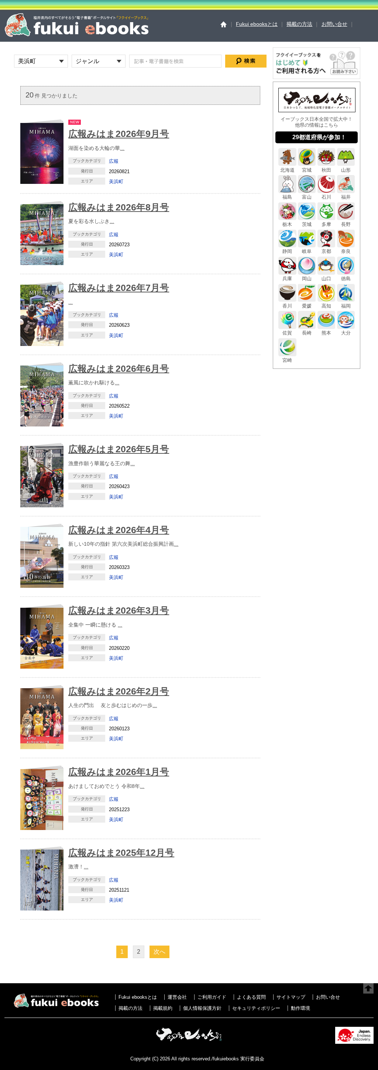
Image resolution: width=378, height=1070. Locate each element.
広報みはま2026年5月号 (118, 449)
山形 (346, 169)
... (122, 148)
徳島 (346, 278)
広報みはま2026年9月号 (118, 133)
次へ (159, 952)
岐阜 (307, 251)
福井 (346, 197)
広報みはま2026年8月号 (118, 207)
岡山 (307, 278)
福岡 (346, 305)
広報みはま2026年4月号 (118, 530)
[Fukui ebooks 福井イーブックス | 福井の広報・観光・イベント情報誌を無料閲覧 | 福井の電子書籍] (76, 35)
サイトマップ (290, 997)
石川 (326, 197)
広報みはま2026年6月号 (118, 368)
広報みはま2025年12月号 (121, 852)
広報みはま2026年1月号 (118, 772)
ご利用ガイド (211, 997)
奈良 (346, 251)
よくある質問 (251, 997)
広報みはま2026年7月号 (118, 287)
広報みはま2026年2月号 (118, 691)
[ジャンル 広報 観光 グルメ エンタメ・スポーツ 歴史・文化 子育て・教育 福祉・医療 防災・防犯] (99, 61)
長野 (346, 224)
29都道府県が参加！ (319, 137)
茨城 (307, 224)
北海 (287, 169)
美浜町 (116, 181)
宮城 (307, 169)
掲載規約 (162, 1008)
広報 (113, 161)
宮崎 (287, 360)
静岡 (287, 251)
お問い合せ (334, 24)
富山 (307, 197)
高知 (326, 305)
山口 (326, 278)
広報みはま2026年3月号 (118, 610)
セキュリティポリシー (256, 1008)
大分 (346, 333)
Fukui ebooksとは (257, 24)
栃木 (287, 224)
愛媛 (307, 305)
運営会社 (177, 997)
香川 (287, 305)
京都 (326, 251)
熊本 (326, 333)
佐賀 (287, 333)
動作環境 (300, 1008)
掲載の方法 (299, 24)
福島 (287, 197)
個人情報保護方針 (202, 1008)
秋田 (326, 169)
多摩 (326, 224)
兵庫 (287, 278)
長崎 (307, 333)
